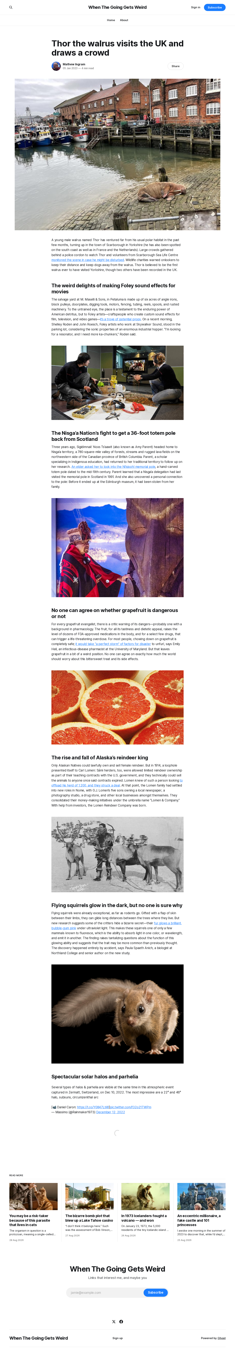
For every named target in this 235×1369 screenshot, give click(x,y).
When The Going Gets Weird (117, 7)
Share (176, 66)
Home (111, 20)
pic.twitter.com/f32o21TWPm (130, 1107)
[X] (114, 1322)
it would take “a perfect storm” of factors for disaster (113, 644)
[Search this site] (11, 7)
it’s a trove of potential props (120, 319)
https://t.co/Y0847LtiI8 (93, 1107)
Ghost (222, 1338)
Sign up (118, 1338)
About (124, 20)
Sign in (195, 7)
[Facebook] (121, 1322)
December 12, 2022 (110, 1112)
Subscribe (215, 7)
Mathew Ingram (74, 64)
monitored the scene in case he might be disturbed (87, 260)
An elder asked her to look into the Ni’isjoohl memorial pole (113, 467)
